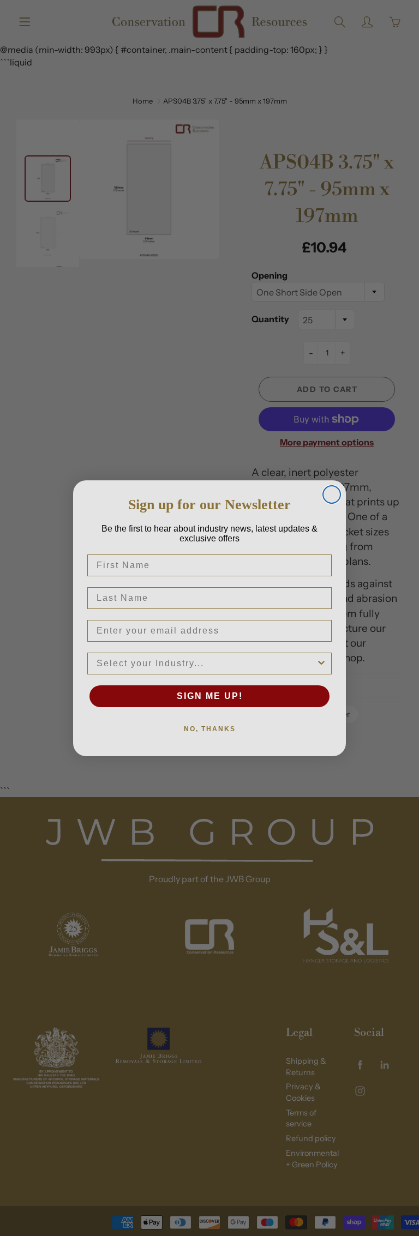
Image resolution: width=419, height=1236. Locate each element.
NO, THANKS (210, 729)
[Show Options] (321, 663)
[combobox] (206, 663)
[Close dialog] (331, 494)
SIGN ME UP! (210, 696)
